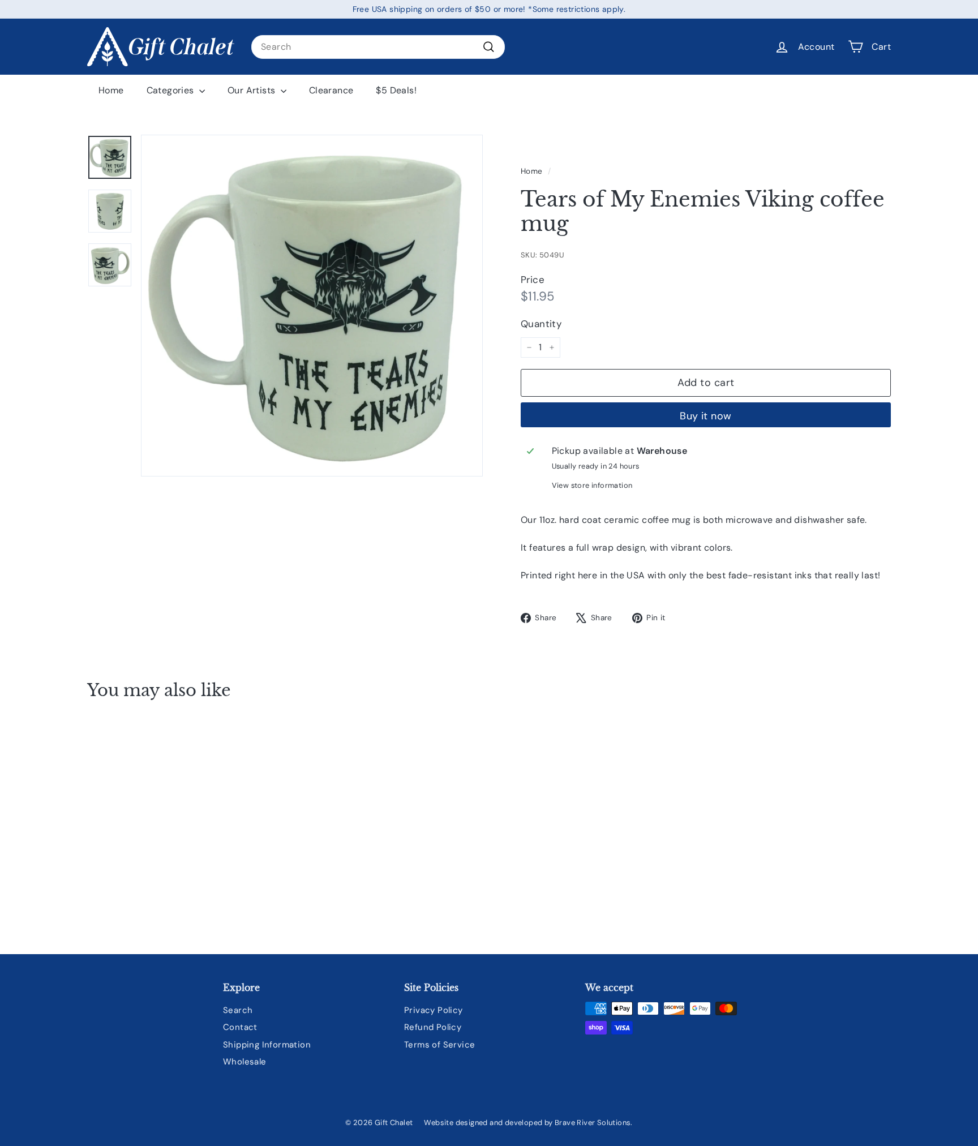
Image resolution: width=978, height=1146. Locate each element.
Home (111, 90)
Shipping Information (267, 1044)
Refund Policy (432, 1027)
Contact (240, 1027)
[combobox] (378, 47)
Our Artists (253, 90)
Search (237, 1010)
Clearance (331, 90)
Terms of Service (439, 1044)
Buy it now (706, 416)
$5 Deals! (396, 90)
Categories (171, 90)
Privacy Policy (433, 1010)
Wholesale (245, 1061)
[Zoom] (311, 305)
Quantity (541, 323)
